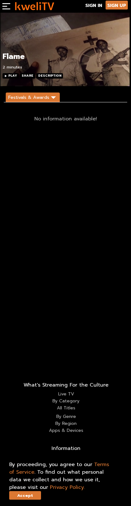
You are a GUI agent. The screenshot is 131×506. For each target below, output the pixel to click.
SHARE (27, 76)
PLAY (12, 76)
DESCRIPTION (49, 76)
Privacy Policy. (67, 487)
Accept (25, 495)
